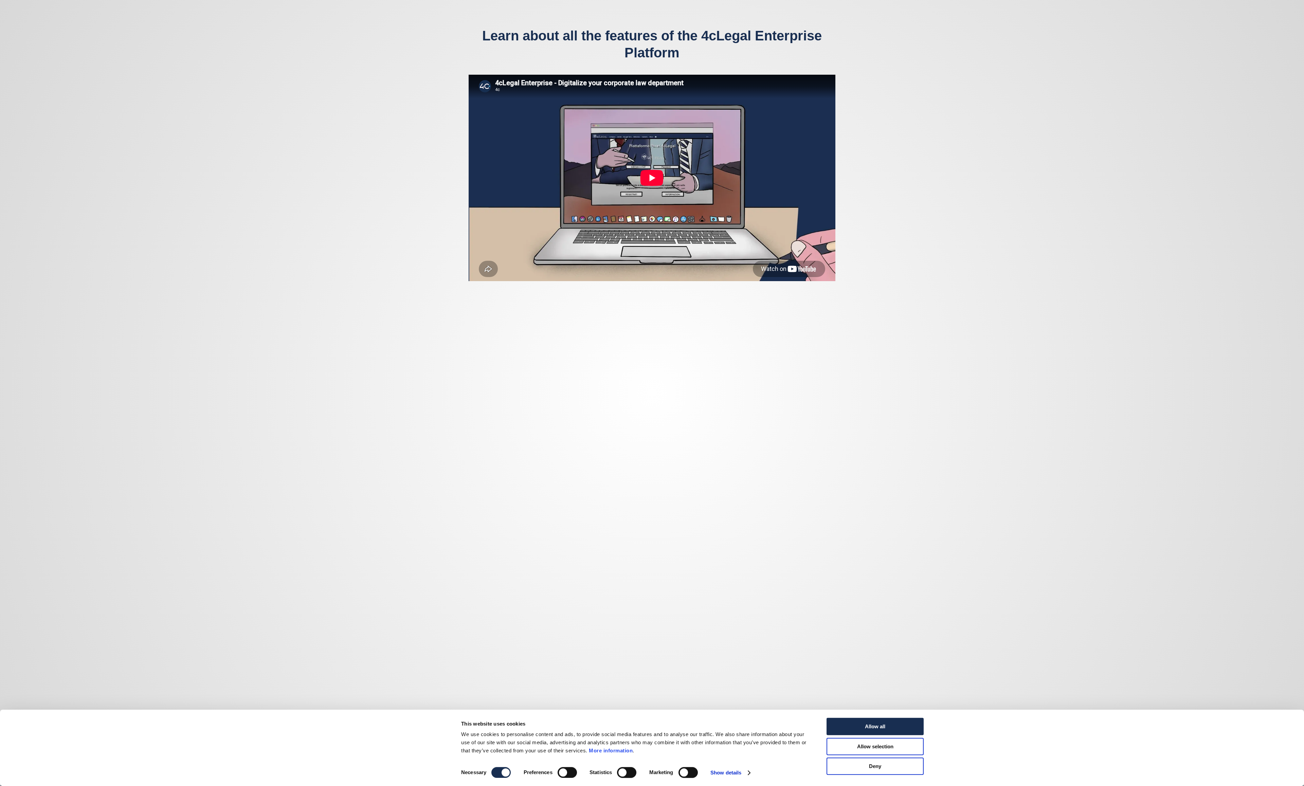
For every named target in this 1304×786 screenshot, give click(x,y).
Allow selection (875, 746)
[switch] (567, 772)
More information (611, 750)
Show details (725, 772)
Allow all (875, 726)
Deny (875, 766)
